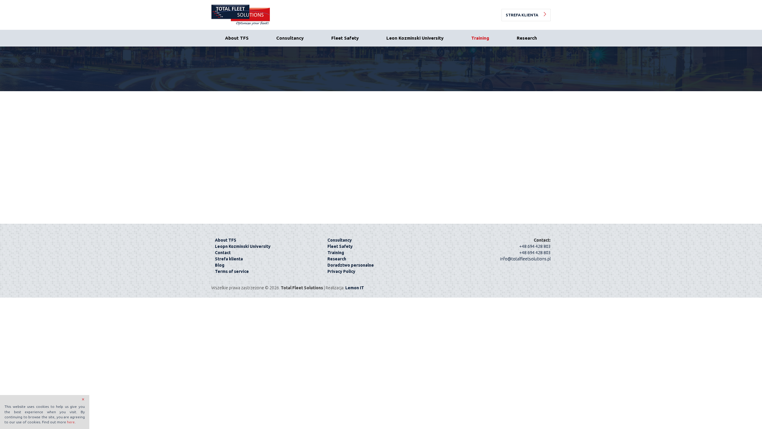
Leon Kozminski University (415, 38)
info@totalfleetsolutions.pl (525, 259)
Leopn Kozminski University (243, 246)
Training (480, 38)
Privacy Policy (341, 271)
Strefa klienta (522, 15)
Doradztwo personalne (350, 265)
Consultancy (290, 38)
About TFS (237, 38)
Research (527, 38)
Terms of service (232, 271)
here (71, 422)
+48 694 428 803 (535, 246)
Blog (219, 265)
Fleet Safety (345, 38)
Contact (223, 252)
